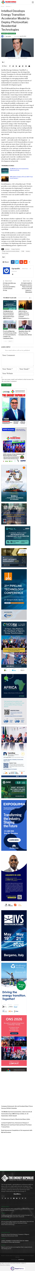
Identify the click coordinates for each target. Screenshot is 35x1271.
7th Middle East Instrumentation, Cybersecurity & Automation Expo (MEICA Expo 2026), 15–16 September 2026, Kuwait (16, 1113)
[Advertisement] (17, 1152)
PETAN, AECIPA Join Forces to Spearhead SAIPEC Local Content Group (9, 286)
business (7, 249)
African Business (5, 1206)
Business (4, 33)
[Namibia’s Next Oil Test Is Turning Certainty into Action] (25, 325)
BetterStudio (21, 1259)
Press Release (11, 33)
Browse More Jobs (5, 1232)
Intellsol (28, 251)
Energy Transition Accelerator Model (10, 251)
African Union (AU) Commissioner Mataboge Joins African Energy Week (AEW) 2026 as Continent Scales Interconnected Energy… (17, 1223)
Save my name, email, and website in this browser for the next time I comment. (18, 380)
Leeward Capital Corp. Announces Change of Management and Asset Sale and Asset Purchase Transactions (16, 1125)
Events (5, 328)
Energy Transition (15, 249)
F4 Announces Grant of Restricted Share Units (15, 1119)
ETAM (22, 251)
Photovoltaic (5, 253)
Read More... (17, 1194)
